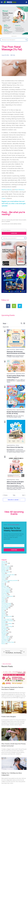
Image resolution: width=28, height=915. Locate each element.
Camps (3, 573)
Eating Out (4, 586)
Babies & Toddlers (5, 566)
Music (2, 610)
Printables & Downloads (7, 620)
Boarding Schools (5, 572)
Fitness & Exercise (5, 589)
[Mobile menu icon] (2, 2)
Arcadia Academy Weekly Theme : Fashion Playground (16, 376)
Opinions (3, 615)
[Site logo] (10, 2)
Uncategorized (4, 639)
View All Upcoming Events (14, 513)
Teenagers (3, 633)
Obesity (3, 613)
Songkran (3, 630)
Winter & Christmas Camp (7, 642)
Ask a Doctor (4, 563)
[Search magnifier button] (26, 40)
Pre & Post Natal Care (6, 619)
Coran (3, 198)
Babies (3, 564)
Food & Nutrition (5, 590)
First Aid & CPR (5, 587)
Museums (3, 609)
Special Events (4, 632)
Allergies (3, 561)
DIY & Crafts (4, 582)
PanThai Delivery (7, 189)
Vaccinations (4, 640)
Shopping (3, 627)
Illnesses (3, 602)
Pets (2, 617)
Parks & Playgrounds (6, 616)
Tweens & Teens (5, 638)
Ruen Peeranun (19, 189)
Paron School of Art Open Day (15, 447)
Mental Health (4, 607)
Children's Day (4, 576)
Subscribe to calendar (13, 499)
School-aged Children (6, 623)
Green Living (4, 594)
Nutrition (3, 612)
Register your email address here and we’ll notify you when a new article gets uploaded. (14, 204)
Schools (3, 625)
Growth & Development (7, 596)
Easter (2, 583)
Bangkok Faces (5, 567)
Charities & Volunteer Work (7, 574)
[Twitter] (20, 306)
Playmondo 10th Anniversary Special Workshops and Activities (16, 352)
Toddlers (3, 635)
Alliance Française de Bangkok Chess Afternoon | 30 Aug (15, 482)
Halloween (3, 597)
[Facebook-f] (8, 306)
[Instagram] (14, 306)
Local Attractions (5, 606)
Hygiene (3, 600)
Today (14, 495)
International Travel (6, 603)
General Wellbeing (5, 592)
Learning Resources (6, 605)
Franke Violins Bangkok (8, 716)
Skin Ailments (4, 629)
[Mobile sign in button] (26, 2)
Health (3, 599)
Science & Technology (6, 626)
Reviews (3, 622)
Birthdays (3, 570)
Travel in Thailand (5, 636)
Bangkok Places (5, 569)
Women (3, 643)
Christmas (3, 577)
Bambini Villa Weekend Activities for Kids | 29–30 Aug (16, 412)
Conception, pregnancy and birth (9, 580)
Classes (3, 579)
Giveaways (4, 593)
